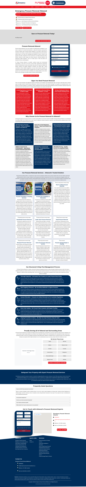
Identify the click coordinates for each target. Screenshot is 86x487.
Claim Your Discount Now (43, 40)
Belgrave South (50, 359)
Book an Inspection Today (31, 75)
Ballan (50, 341)
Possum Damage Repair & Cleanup (45, 456)
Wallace (49, 345)
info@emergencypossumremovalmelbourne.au (62, 420)
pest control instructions (22, 429)
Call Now (19, 27)
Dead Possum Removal (43, 450)
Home (31, 440)
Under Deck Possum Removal (44, 449)
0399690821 (60, 3)
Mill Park (64, 341)
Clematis (64, 348)
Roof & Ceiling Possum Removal (45, 446)
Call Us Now (62, 429)
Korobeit (49, 348)
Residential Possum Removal (44, 447)
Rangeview (65, 352)
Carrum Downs (50, 352)
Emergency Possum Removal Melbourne (42, 481)
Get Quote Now (27, 27)
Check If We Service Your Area (57, 362)
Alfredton (64, 359)
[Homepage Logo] (20, 3)
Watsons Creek (64, 345)
